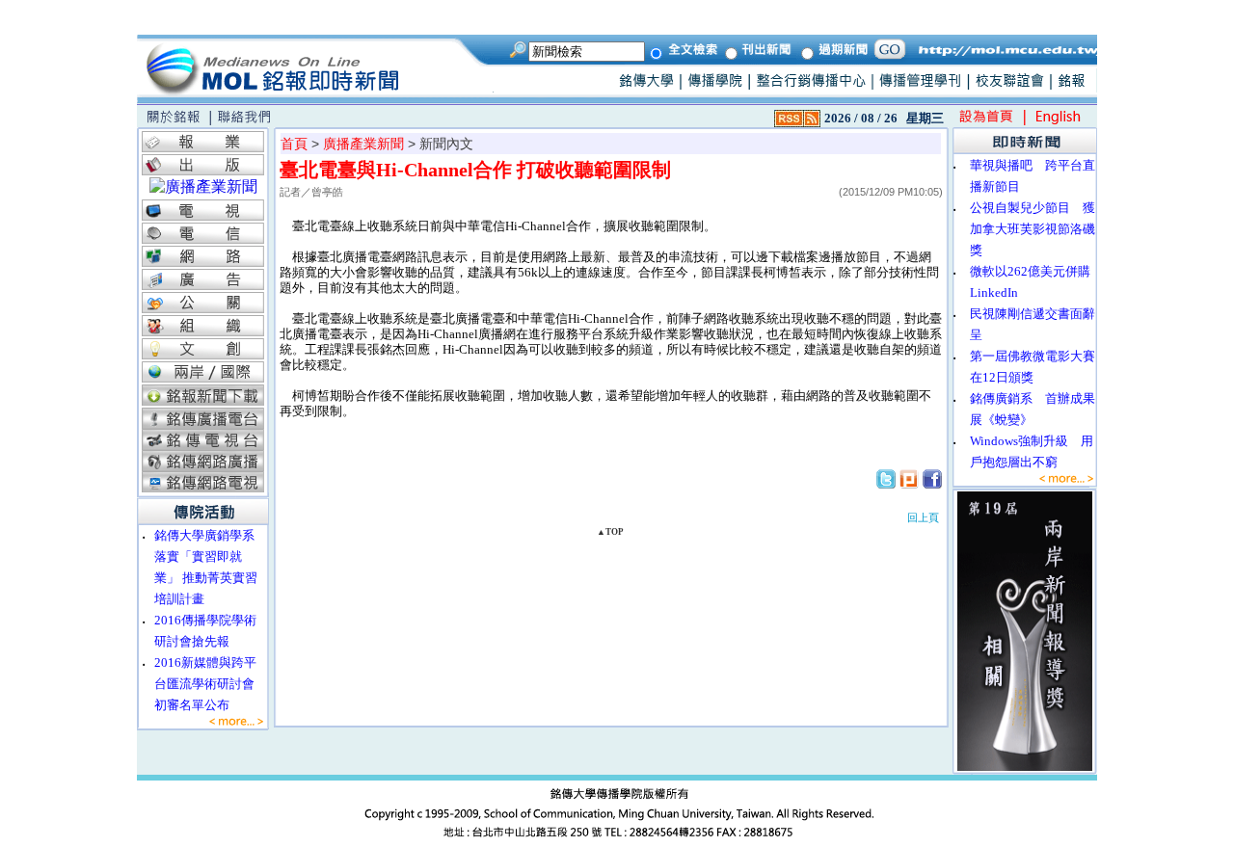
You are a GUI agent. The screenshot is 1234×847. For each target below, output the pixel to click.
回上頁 (923, 517)
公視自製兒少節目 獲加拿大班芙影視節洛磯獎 (1032, 228)
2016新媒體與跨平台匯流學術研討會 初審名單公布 (210, 683)
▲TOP (610, 532)
